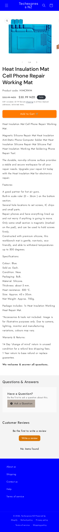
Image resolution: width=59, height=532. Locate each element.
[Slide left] (22, 62)
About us (11, 466)
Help (9, 489)
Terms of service (15, 496)
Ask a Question (23, 403)
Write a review (30, 438)
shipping (29, 102)
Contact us (12, 481)
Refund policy (27, 520)
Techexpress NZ (28, 516)
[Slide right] (36, 62)
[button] (6, 5)
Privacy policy (42, 520)
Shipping (11, 474)
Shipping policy (40, 525)
